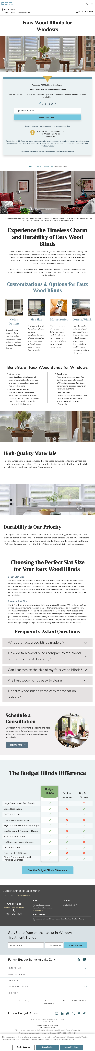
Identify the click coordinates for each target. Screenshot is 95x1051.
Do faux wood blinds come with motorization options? (42, 694)
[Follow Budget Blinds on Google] (84, 959)
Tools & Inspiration (18, 986)
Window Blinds (48, 167)
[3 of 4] (48, 209)
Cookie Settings (23, 1047)
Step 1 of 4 (49, 104)
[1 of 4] (44, 209)
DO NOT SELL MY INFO (80, 1001)
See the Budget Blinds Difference (47, 870)
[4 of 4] (50, 209)
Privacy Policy (49, 146)
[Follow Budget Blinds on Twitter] (73, 1013)
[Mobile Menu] (92, 4)
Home (30, 167)
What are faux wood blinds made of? (36, 642)
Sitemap (9, 1001)
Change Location (23, 896)
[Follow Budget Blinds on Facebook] (50, 1013)
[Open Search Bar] (87, 4)
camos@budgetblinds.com (14, 907)
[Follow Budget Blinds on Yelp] (78, 959)
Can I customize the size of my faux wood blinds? (45, 670)
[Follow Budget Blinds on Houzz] (62, 1013)
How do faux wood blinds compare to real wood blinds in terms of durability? (44, 656)
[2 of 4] (46, 209)
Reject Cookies (47, 1047)
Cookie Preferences (47, 1003)
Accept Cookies (71, 1047)
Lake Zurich (9, 9)
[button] (10, 12)
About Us (13, 980)
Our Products (38, 167)
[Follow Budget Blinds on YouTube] (67, 1013)
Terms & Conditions (43, 1001)
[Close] (91, 1037)
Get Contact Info (24, 12)
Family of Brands (17, 974)
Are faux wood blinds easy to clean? (35, 680)
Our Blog (13, 993)
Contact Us (16, 745)
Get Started (47, 117)
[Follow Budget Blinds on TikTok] (84, 1013)
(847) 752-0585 (86, 11)
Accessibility (61, 1001)
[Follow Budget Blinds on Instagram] (56, 1013)
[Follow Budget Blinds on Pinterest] (78, 1013)
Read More (39, 911)
